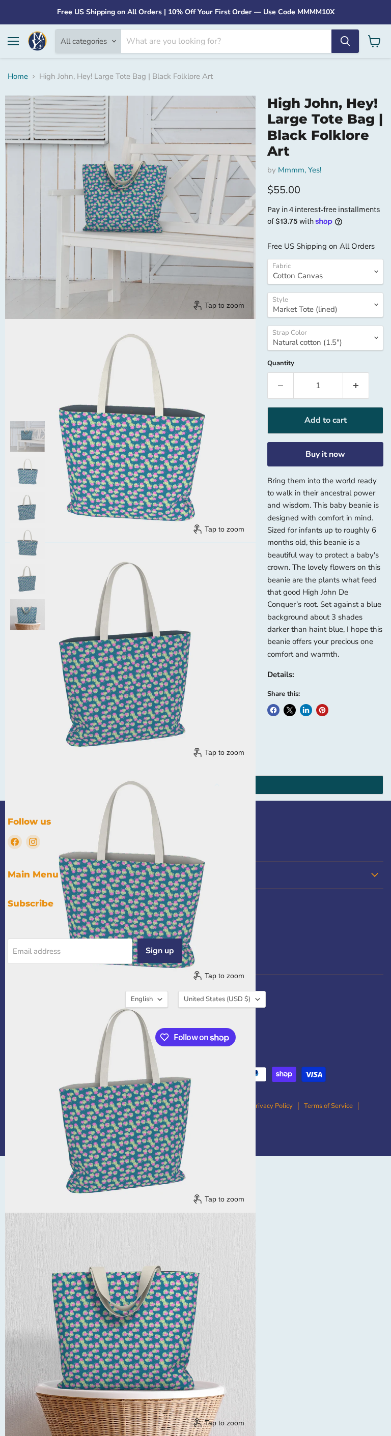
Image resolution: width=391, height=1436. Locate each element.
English (142, 999)
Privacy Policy (272, 1105)
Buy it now (325, 454)
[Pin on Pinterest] (322, 710)
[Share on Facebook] (273, 710)
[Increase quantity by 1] (356, 385)
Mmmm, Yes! (299, 170)
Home (18, 76)
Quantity (280, 363)
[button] (27, 436)
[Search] (345, 41)
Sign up (160, 950)
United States (217, 999)
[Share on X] (290, 710)
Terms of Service (328, 1105)
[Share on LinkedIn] (306, 710)
